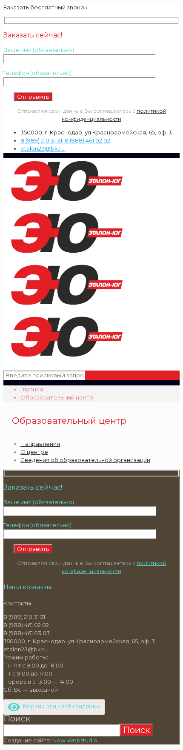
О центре (34, 451)
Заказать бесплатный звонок (45, 7)
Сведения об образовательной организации (85, 459)
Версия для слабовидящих (60, 706)
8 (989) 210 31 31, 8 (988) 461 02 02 (65, 140)
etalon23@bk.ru (42, 148)
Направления (40, 443)
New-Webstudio (74, 740)
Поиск (16, 718)
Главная (31, 389)
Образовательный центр (56, 397)
